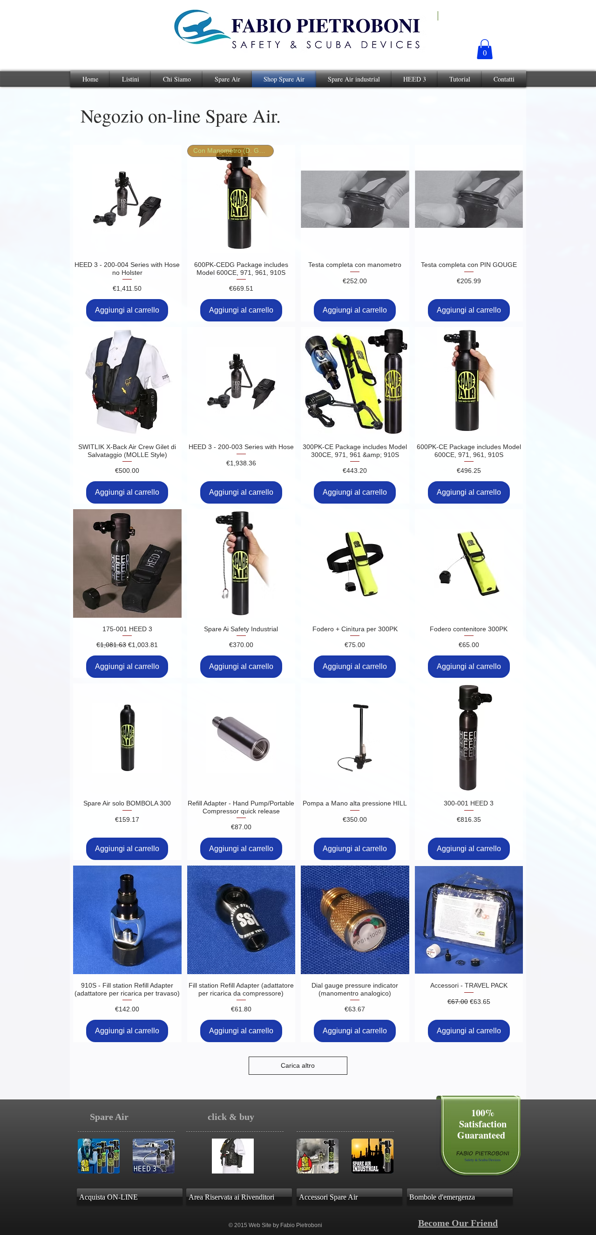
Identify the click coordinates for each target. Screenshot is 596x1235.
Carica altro (298, 1065)
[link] (484, 49)
